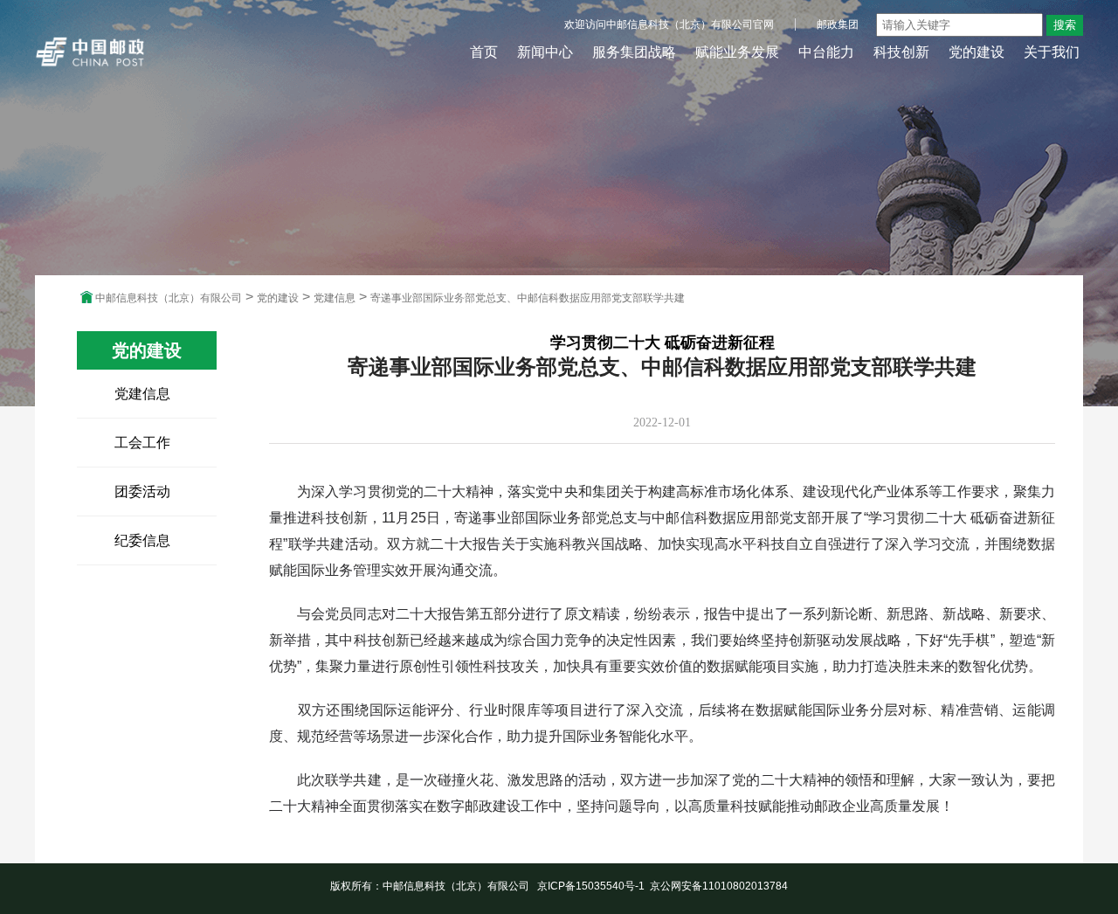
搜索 (1064, 24)
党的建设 (976, 52)
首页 (484, 52)
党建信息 (334, 298)
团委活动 (142, 491)
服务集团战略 (634, 52)
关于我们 (1052, 52)
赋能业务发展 (737, 52)
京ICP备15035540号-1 (591, 886)
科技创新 (901, 52)
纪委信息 (142, 540)
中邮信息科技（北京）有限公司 (168, 298)
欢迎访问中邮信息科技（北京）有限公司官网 (669, 24)
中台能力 (826, 52)
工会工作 (142, 442)
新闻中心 (545, 52)
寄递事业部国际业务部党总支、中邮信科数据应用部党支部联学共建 (527, 298)
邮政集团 (838, 24)
